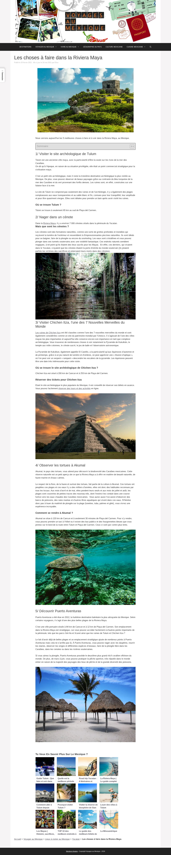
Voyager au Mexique (44, 47)
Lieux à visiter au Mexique (57, 839)
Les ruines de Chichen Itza (47, 332)
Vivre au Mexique (68, 47)
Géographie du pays (92, 47)
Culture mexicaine (114, 47)
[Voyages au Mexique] (85, 21)
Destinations (25, 47)
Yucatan (76, 839)
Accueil (17, 839)
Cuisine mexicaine (135, 47)
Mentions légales (72, 851)
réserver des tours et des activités (74, 388)
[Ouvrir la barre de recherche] (150, 47)
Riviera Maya (49, 223)
